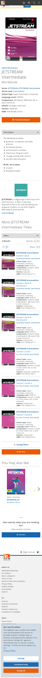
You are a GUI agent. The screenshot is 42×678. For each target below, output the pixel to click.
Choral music (7, 621)
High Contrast (29, 552)
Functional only (21, 664)
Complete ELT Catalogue (11, 612)
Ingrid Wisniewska (9, 68)
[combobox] (12, 5)
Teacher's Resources (9, 609)
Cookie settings (7, 586)
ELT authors (6, 573)
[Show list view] (6, 247)
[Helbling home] (6, 557)
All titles (22, 452)
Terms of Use (7, 579)
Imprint (4, 592)
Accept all (21, 671)
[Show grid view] (3, 247)
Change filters (22, 444)
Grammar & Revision (10, 604)
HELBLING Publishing (10, 571)
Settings (21, 658)
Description (9, 132)
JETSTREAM (13, 88)
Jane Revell (35, 258)
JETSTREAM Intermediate (29, 88)
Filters (6, 235)
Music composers (8, 576)
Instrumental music (9, 624)
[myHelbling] (28, 2)
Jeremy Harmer (24, 258)
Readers (5, 607)
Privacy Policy (9, 651)
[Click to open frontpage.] (3, 3)
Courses (5, 601)
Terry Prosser (24, 354)
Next (38, 489)
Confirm (27, 6)
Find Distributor (22, 120)
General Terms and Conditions (13, 581)
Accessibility (6, 589)
